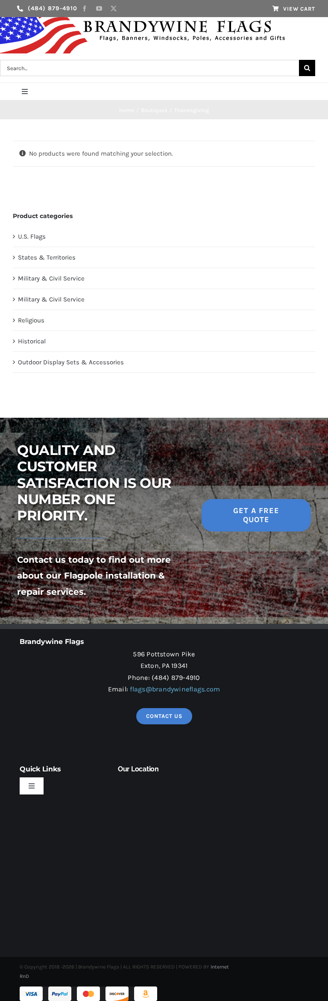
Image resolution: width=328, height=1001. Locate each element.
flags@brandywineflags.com (175, 689)
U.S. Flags (32, 236)
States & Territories (47, 257)
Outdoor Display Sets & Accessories (71, 362)
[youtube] (99, 9)
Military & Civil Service (51, 278)
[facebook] (85, 9)
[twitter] (114, 9)
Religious (31, 320)
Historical (32, 341)
